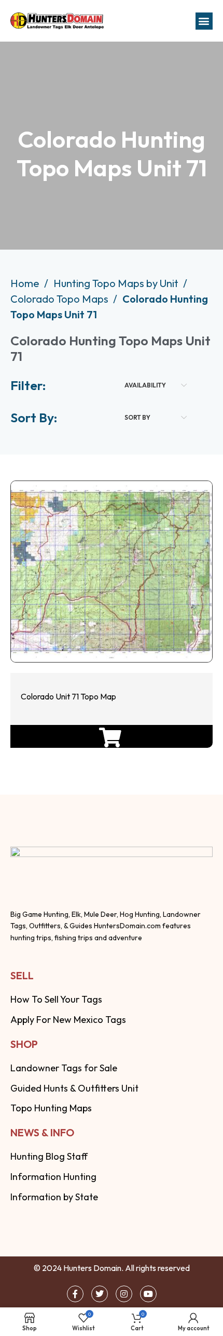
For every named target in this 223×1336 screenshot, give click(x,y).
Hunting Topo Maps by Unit (116, 283)
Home (25, 283)
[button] (204, 21)
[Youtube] (148, 1294)
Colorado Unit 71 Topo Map (68, 696)
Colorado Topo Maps (60, 298)
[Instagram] (124, 1294)
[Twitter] (99, 1294)
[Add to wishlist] (109, 631)
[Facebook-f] (75, 1294)
